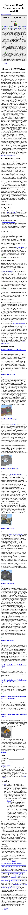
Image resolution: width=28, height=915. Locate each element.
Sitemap (6, 908)
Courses (9, 801)
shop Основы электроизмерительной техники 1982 (14, 871)
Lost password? (4, 766)
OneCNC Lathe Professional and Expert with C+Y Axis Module (13, 697)
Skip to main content (6, 14)
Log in (5, 63)
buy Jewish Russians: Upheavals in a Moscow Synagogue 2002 (12, 874)
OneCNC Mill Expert (7, 528)
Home (5, 784)
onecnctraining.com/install (11, 889)
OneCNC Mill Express (8, 374)
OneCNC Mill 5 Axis (7, 640)
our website (8, 870)
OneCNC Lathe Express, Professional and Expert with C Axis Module (14, 681)
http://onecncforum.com (21, 247)
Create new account (5, 765)
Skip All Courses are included (8, 155)
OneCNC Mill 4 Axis (7, 583)
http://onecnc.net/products (7, 271)
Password (3, 760)
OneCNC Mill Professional (9, 469)
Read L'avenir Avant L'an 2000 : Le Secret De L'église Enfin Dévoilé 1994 (14, 879)
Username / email (5, 758)
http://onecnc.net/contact (19, 323)
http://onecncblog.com (12, 212)
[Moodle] (4, 847)
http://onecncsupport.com (8, 222)
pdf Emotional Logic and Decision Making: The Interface (13, 877)
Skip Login (3, 752)
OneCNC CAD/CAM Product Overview (13, 350)
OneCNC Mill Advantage (9, 419)
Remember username (7, 762)
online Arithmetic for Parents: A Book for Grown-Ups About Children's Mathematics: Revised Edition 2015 (14, 886)
